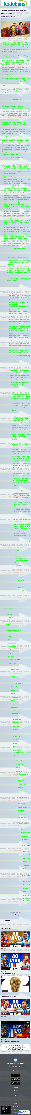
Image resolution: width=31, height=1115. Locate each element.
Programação (15, 1090)
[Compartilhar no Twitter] (15, 915)
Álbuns (15, 1092)
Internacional (4, 19)
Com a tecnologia (14, 1112)
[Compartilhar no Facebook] (12, 915)
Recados (15, 1103)
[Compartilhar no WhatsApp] (18, 915)
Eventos (15, 1100)
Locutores (15, 1106)
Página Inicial (15, 1087)
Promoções (15, 1098)
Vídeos (15, 1095)
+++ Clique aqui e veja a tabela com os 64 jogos (15, 56)
